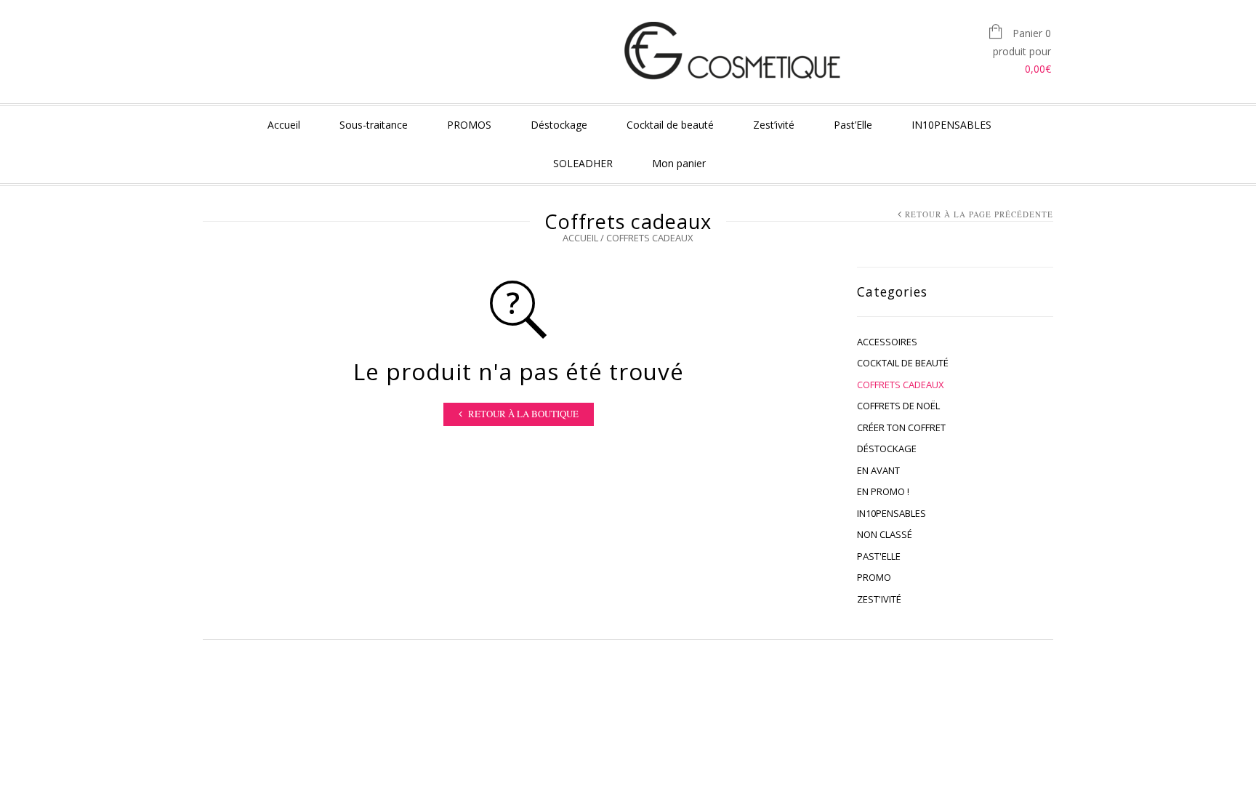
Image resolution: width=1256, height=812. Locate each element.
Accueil (283, 125)
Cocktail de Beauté (903, 362)
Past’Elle (853, 125)
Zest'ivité (879, 599)
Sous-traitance (373, 125)
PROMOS (469, 125)
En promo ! (883, 491)
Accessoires (887, 341)
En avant (878, 470)
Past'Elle (879, 556)
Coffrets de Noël (898, 405)
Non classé (884, 534)
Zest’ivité (773, 125)
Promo (874, 577)
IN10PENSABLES (951, 125)
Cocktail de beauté (670, 125)
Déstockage (559, 125)
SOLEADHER (583, 163)
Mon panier (679, 163)
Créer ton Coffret (901, 427)
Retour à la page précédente (979, 214)
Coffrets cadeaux (900, 384)
